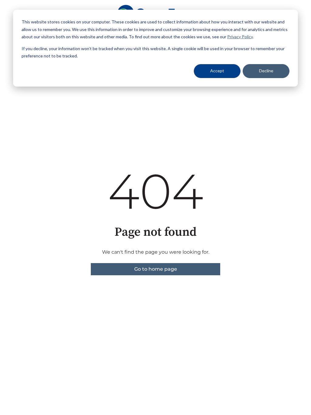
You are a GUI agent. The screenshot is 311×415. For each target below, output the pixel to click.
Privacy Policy (240, 36)
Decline (266, 70)
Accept (217, 70)
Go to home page (155, 269)
